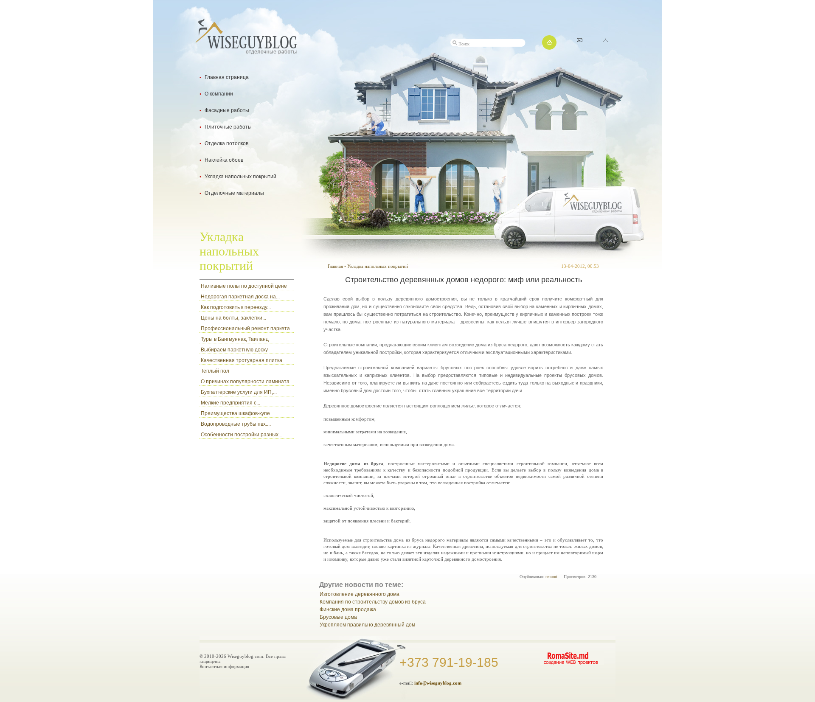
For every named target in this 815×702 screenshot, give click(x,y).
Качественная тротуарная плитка (241, 360)
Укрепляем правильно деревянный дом (367, 625)
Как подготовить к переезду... (236, 307)
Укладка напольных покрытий (377, 266)
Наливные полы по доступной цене (244, 286)
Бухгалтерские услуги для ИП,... (239, 392)
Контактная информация (224, 666)
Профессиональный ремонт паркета (245, 328)
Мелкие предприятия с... (230, 403)
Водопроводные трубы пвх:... (236, 424)
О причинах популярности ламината (245, 382)
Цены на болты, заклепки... (233, 318)
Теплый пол (215, 371)
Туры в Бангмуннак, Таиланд (235, 339)
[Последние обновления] (579, 39)
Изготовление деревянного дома (359, 594)
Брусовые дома (338, 617)
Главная (335, 266)
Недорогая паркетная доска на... (240, 297)
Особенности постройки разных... (241, 435)
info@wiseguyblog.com (437, 682)
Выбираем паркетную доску (234, 350)
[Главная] (549, 47)
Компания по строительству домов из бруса (373, 602)
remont (551, 576)
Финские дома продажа (348, 609)
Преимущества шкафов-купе (235, 413)
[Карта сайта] (605, 39)
